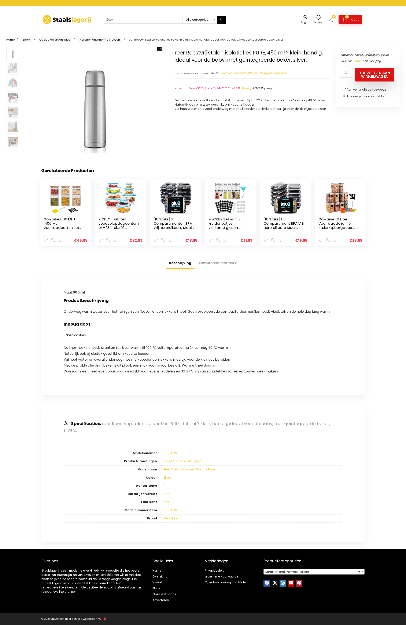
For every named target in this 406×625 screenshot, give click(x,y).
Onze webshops (164, 594)
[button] (159, 49)
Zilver (167, 478)
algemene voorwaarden (222, 576)
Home (10, 40)
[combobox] (314, 572)
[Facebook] (266, 583)
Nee (166, 494)
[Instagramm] (283, 583)
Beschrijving (180, 263)
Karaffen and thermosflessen (100, 40)
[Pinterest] (299, 583)
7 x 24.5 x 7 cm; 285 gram (183, 461)
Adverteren (160, 600)
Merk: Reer (170, 518)
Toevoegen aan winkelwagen (374, 75)
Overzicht (159, 576)
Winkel (157, 582)
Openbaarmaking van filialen (226, 582)
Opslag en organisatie (54, 40)
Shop (26, 40)
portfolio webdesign (84, 619)
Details (246, 88)
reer (166, 502)
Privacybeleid (214, 570)
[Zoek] (221, 20)
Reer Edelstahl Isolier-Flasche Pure (189, 469)
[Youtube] (291, 583)
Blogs (156, 588)
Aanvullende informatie (218, 263)
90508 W (170, 453)
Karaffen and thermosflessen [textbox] (312, 572)
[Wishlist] (318, 17)
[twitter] (275, 583)
